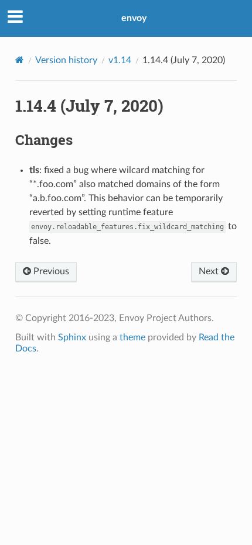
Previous (50, 271)
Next (210, 271)
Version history (66, 60)
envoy (134, 18)
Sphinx (72, 337)
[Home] (19, 60)
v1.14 (119, 60)
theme (132, 337)
